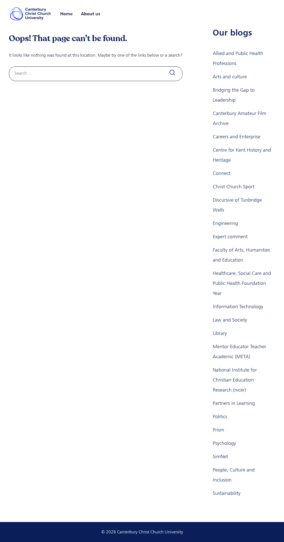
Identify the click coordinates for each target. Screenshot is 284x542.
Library (220, 333)
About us (90, 13)
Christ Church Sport (233, 187)
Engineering (225, 223)
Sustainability (226, 493)
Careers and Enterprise (236, 137)
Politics (220, 416)
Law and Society (230, 320)
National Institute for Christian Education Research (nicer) (235, 380)
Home (66, 13)
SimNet (220, 456)
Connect (221, 173)
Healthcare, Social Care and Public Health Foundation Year (242, 283)
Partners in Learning (234, 403)
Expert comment (230, 237)
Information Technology (238, 306)
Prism (218, 430)
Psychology (224, 443)
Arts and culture (230, 77)
